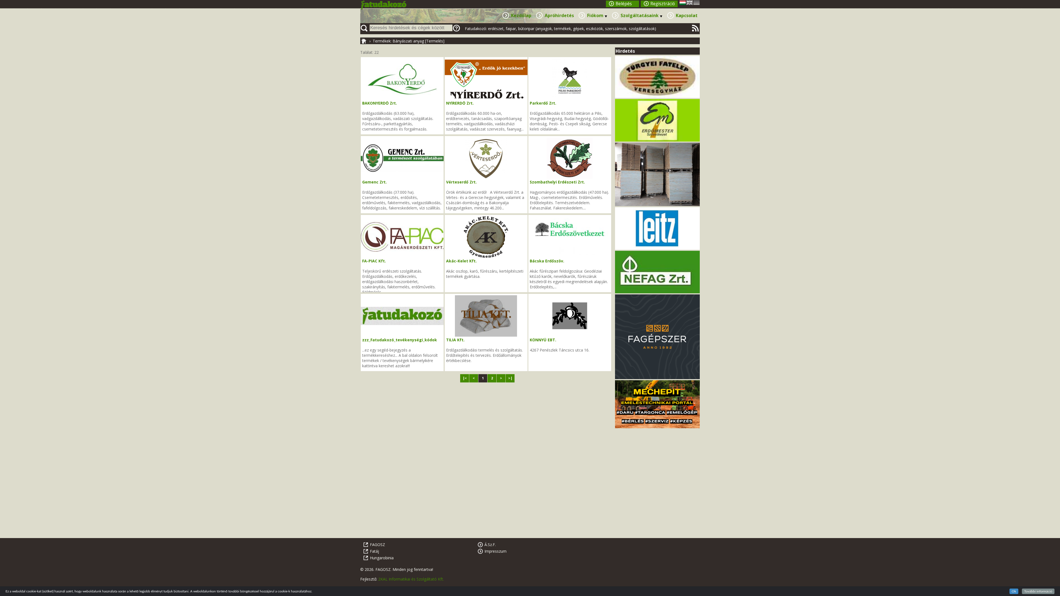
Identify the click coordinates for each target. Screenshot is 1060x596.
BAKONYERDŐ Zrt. (379, 103)
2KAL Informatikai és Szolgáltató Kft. (411, 579)
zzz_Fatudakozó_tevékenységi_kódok (399, 339)
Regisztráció (662, 4)
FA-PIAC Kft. (374, 261)
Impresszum (495, 551)
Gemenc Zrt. (374, 182)
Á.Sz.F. (490, 544)
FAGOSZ (377, 544)
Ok (1014, 591)
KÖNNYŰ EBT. (543, 339)
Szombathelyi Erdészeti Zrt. (557, 182)
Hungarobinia (382, 557)
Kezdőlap (521, 15)
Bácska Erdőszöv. (547, 261)
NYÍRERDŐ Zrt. (460, 103)
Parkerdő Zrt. (543, 103)
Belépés (624, 4)
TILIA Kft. (455, 339)
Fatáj (374, 551)
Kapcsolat (687, 15)
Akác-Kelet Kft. (461, 261)
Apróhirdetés (559, 15)
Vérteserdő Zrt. (461, 182)
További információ (1038, 591)
